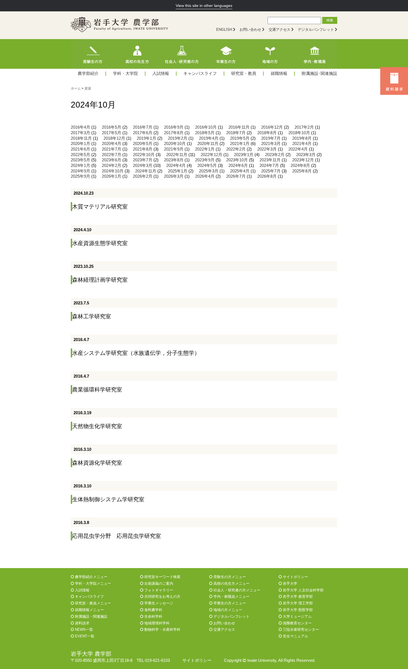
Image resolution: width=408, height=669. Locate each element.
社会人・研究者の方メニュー (236, 590)
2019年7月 (271, 138)
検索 (329, 20)
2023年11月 (270, 160)
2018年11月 (81, 138)
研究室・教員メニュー (92, 603)
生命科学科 (152, 616)
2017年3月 (80, 133)
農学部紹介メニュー (90, 577)
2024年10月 (113, 171)
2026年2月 (142, 176)
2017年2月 (304, 127)
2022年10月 (144, 154)
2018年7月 (236, 133)
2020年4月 (111, 143)
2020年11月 (207, 143)
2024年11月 (145, 171)
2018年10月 (299, 133)
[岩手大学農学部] (119, 25)
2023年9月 (205, 160)
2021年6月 (80, 149)
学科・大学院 (125, 74)
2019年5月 (240, 138)
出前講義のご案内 (158, 583)
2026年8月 (267, 176)
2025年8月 (302, 171)
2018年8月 (267, 133)
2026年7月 (236, 176)
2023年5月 (80, 160)
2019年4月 (208, 138)
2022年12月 (211, 154)
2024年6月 (238, 165)
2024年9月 (80, 171)
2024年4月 (176, 165)
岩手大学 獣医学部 (297, 610)
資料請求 (81, 623)
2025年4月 (240, 171)
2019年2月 (177, 138)
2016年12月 (272, 127)
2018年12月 (114, 138)
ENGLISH (224, 29)
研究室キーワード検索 (161, 577)
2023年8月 (173, 160)
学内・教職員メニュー (231, 596)
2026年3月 (173, 176)
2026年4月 (205, 176)
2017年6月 (142, 133)
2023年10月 (237, 160)
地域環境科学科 (156, 623)
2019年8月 (302, 138)
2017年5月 (111, 133)
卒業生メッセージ (158, 603)
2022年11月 (176, 154)
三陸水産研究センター (300, 629)
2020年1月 (80, 143)
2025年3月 (208, 171)
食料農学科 (152, 610)
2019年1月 (146, 138)
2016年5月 (111, 127)
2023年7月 (142, 160)
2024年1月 (80, 165)
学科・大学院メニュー (92, 583)
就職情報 (279, 74)
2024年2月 (111, 165)
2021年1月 (240, 143)
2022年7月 (111, 154)
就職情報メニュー (89, 610)
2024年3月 (142, 165)
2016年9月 (173, 127)
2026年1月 (111, 176)
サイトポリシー (295, 577)
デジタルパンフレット (316, 29)
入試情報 (160, 74)
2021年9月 (173, 149)
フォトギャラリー (158, 590)
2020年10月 (175, 143)
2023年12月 (303, 160)
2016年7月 (142, 127)
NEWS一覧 (83, 629)
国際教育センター (297, 623)
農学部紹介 (88, 74)
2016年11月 (239, 127)
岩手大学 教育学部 (297, 596)
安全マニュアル (295, 636)
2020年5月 (142, 143)
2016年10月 (206, 127)
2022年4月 (298, 149)
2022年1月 (205, 149)
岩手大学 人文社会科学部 (303, 590)
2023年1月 (243, 154)
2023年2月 (274, 154)
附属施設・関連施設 (90, 616)
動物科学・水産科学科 (161, 629)
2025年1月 (177, 171)
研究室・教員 (243, 74)
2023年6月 (111, 160)
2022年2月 (236, 149)
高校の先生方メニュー (231, 583)
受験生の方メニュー (229, 577)
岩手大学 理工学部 (297, 603)
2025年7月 (271, 171)
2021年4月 (302, 143)
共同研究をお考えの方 (161, 596)
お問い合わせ (250, 29)
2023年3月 (306, 154)
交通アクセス (279, 29)
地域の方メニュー (227, 610)
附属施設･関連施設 (319, 74)
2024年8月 (300, 165)
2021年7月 (111, 149)
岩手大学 (289, 583)
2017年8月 (173, 133)
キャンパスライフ (200, 74)
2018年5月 (205, 133)
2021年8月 (142, 149)
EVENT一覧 (84, 636)
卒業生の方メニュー (229, 603)
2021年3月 (271, 143)
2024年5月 (207, 165)
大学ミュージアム (297, 616)
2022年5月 (80, 154)
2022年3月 (267, 149)
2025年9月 (80, 176)
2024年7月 (269, 165)
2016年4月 (80, 127)
